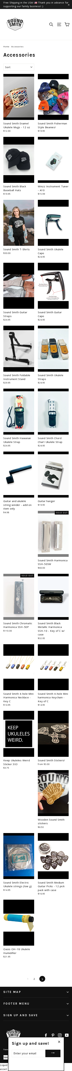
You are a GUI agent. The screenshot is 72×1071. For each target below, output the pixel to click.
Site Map (12, 992)
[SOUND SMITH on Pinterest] (53, 1035)
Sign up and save (20, 1015)
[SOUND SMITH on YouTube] (67, 1035)
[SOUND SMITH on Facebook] (46, 1035)
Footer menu (16, 1003)
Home (6, 46)
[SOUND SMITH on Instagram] (60, 1035)
